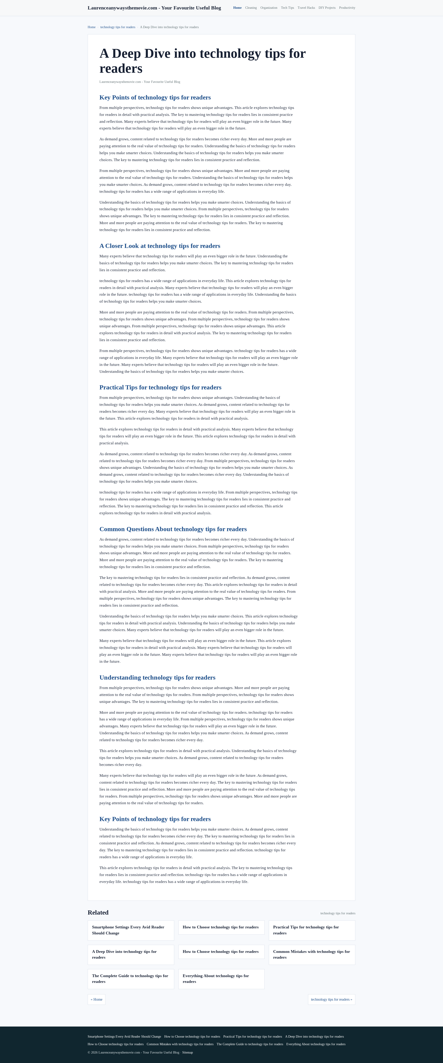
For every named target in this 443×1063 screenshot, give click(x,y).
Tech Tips (287, 7)
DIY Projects (327, 7)
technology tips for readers (117, 27)
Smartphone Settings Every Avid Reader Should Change (124, 1036)
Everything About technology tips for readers (315, 1044)
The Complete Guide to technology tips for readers (250, 1044)
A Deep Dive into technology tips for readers (314, 1036)
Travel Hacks (306, 7)
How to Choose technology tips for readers (221, 927)
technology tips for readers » (331, 999)
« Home (96, 999)
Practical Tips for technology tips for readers (252, 1036)
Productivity (347, 7)
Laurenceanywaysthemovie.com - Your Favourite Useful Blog (154, 8)
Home (237, 7)
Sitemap (187, 1052)
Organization (268, 7)
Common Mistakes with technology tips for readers (180, 1044)
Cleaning (251, 7)
